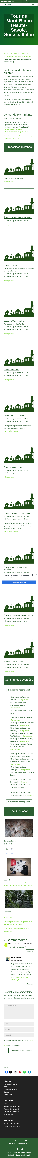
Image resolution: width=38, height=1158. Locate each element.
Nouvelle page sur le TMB (19, 582)
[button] (18, 575)
